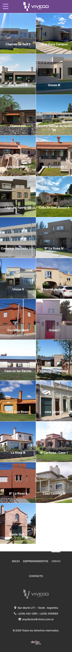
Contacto (36, 576)
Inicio (16, 561)
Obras (56, 561)
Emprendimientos (35, 561)
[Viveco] (36, 6)
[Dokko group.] (36, 642)
